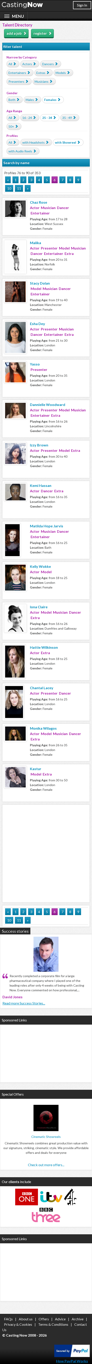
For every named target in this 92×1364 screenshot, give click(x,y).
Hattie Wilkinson (44, 647)
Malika (35, 243)
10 (9, 188)
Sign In (82, 5)
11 (19, 188)
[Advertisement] (46, 853)
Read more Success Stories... (23, 1003)
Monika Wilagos (43, 728)
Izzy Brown (39, 445)
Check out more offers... (46, 1165)
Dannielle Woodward (47, 404)
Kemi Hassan (40, 485)
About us (26, 1319)
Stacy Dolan (40, 283)
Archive (78, 1319)
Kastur (35, 769)
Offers (44, 1319)
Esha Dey (37, 323)
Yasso (35, 364)
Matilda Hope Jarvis (46, 526)
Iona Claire (39, 607)
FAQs (8, 1319)
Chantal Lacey (41, 688)
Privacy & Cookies (18, 1324)
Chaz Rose (38, 202)
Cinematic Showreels (46, 1137)
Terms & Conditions (53, 1324)
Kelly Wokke (40, 566)
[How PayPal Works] (72, 1355)
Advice (60, 1319)
